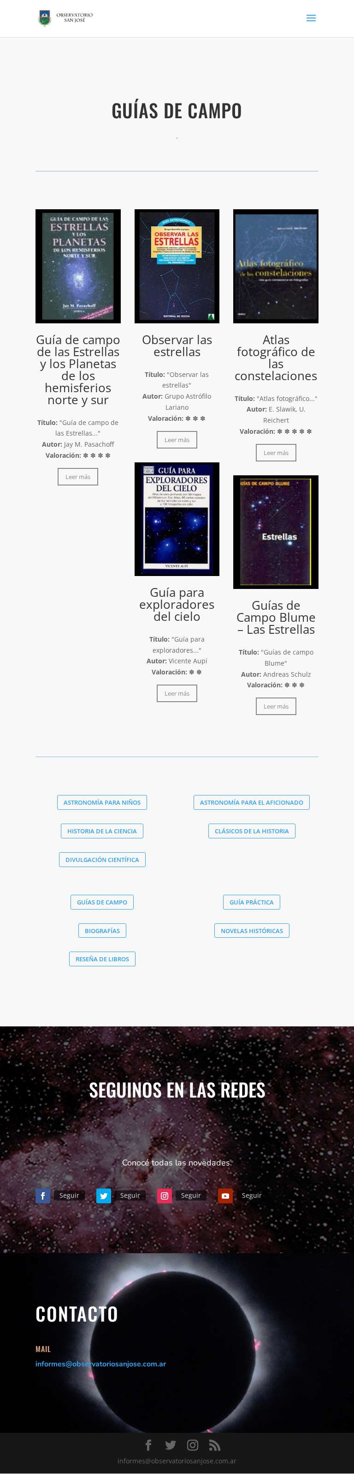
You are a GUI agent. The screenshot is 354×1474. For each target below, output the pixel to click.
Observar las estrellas (177, 345)
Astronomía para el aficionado (251, 802)
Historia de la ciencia (102, 831)
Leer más (77, 477)
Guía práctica (252, 902)
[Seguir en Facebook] (42, 1196)
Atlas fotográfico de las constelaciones (276, 357)
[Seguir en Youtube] (225, 1196)
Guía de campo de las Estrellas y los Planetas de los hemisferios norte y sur (78, 369)
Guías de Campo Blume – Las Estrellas (276, 617)
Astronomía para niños (102, 802)
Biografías (102, 931)
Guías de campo (102, 902)
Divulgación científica (102, 859)
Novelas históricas (252, 931)
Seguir (69, 1195)
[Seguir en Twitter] (103, 1196)
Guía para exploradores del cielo (176, 604)
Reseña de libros (102, 959)
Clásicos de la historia (252, 831)
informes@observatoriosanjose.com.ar (100, 1364)
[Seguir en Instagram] (164, 1196)
